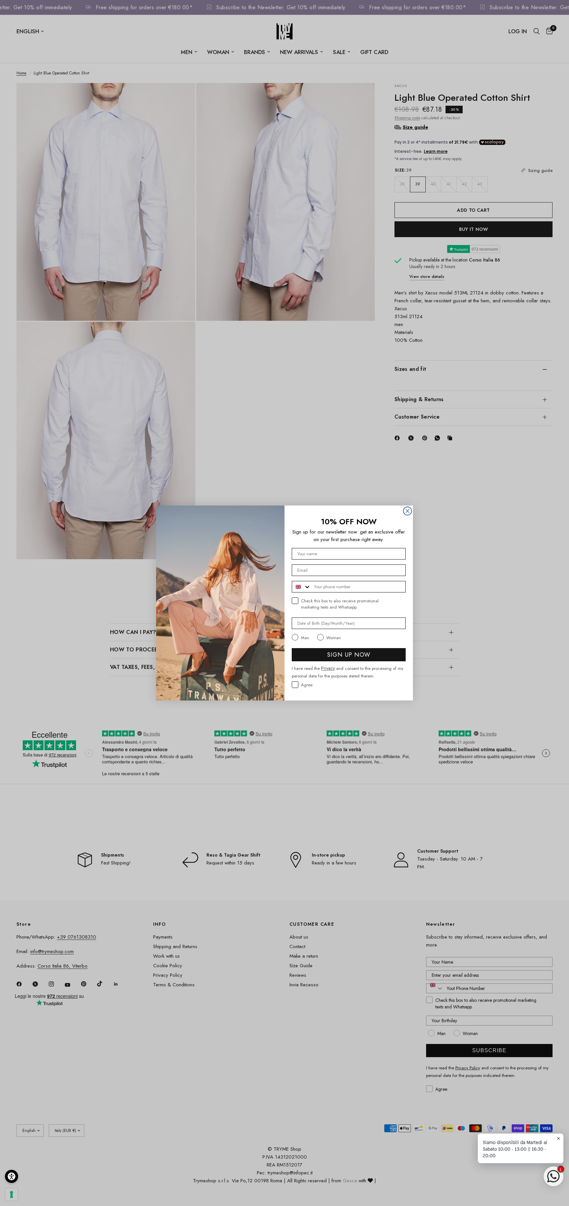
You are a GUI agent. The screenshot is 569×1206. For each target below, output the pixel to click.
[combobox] (301, 586)
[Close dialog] (407, 511)
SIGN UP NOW (348, 654)
